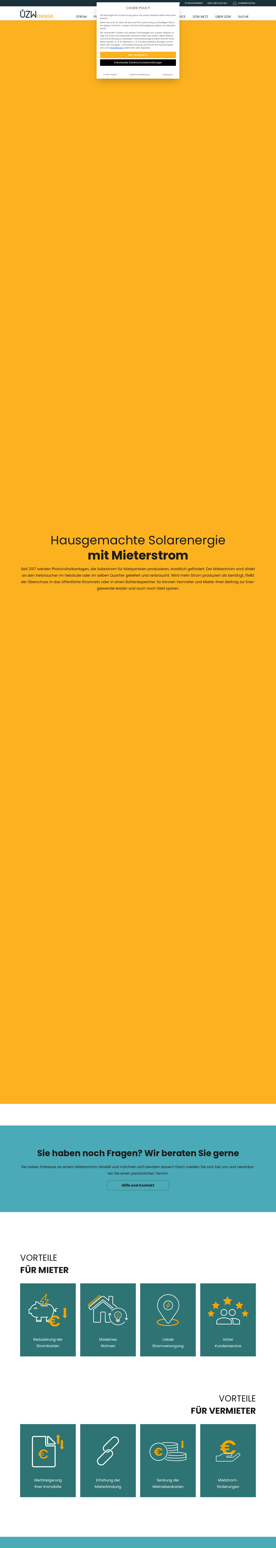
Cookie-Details (110, 74)
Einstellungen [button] (116, 47)
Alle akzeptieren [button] (138, 55)
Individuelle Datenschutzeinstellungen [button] (138, 62)
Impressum (168, 74)
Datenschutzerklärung (140, 74)
